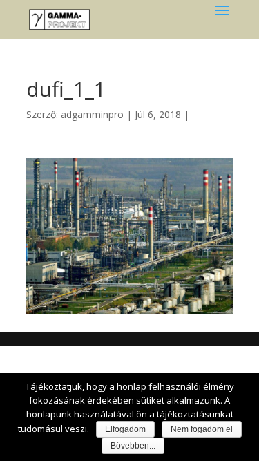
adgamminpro (92, 114)
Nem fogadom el (202, 429)
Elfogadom (125, 429)
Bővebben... (133, 446)
